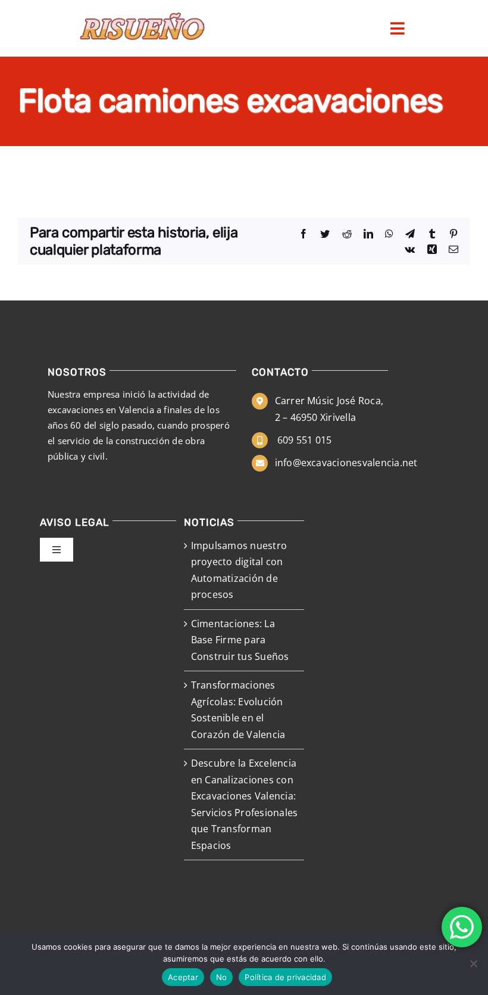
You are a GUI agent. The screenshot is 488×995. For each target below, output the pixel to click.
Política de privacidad (285, 977)
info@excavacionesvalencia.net (346, 462)
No (221, 977)
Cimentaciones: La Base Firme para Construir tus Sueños (240, 640)
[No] (473, 963)
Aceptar (183, 977)
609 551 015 (303, 440)
